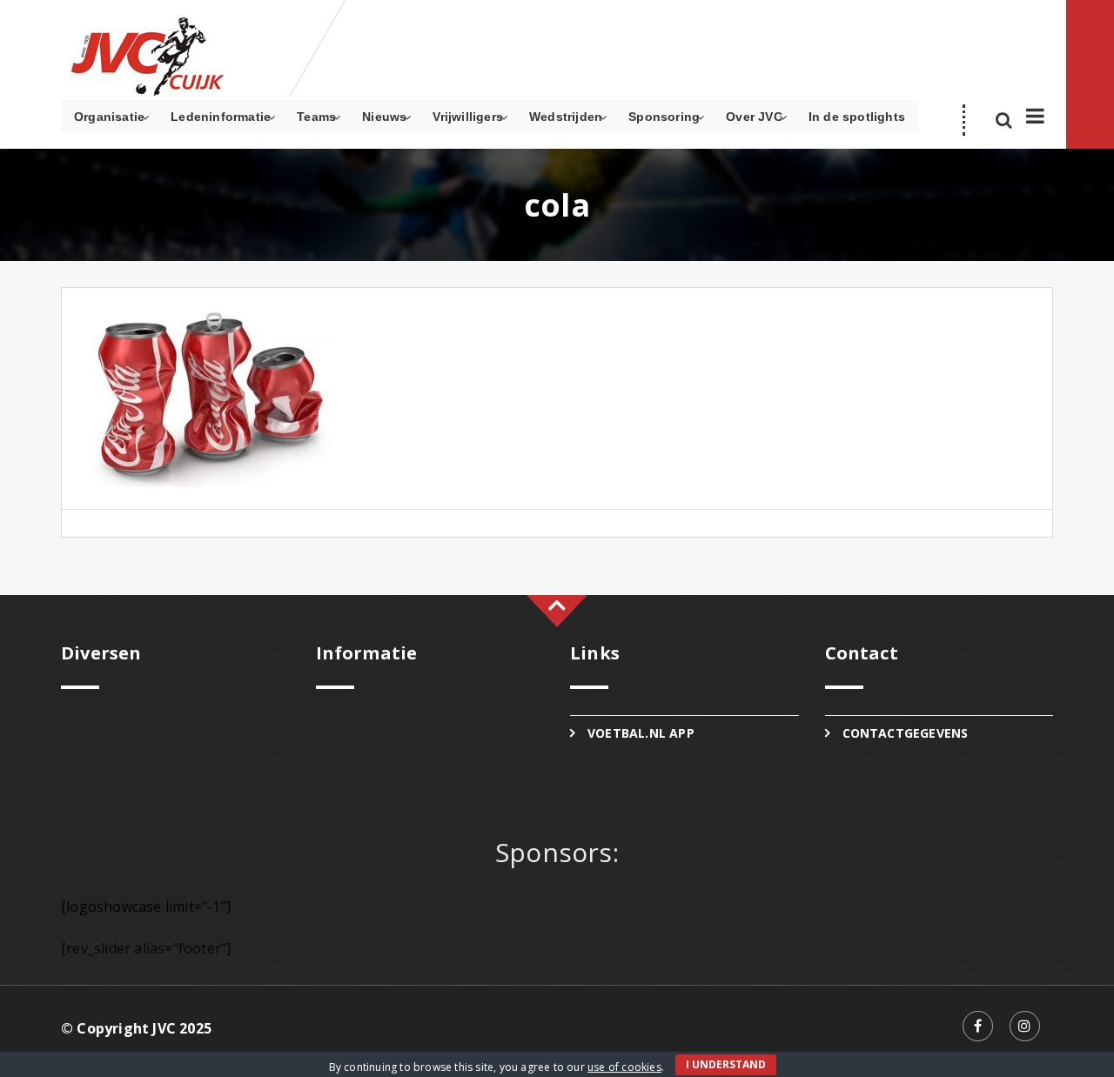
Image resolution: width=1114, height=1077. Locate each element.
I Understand (726, 1064)
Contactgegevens (905, 733)
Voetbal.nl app (641, 733)
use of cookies (624, 1067)
